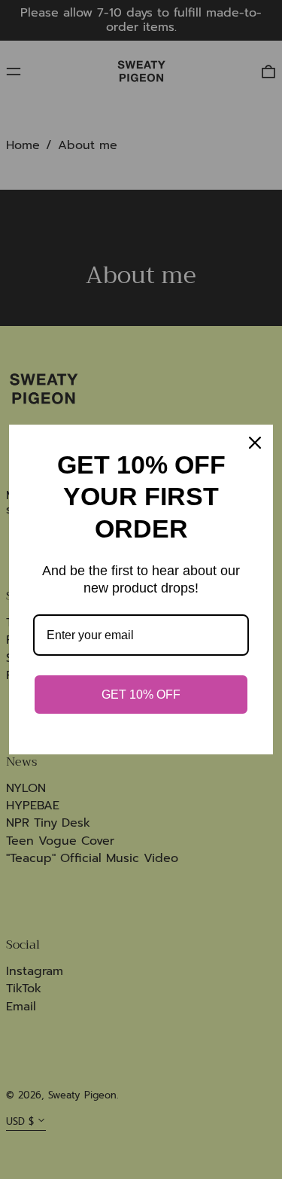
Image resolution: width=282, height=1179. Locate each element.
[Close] (255, 443)
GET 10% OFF (141, 694)
